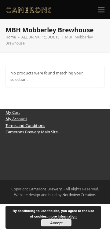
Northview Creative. (79, 194)
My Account (16, 118)
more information (63, 216)
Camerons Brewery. (46, 189)
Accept (56, 222)
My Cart (13, 112)
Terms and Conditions (25, 125)
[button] (101, 9)
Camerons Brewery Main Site (32, 132)
